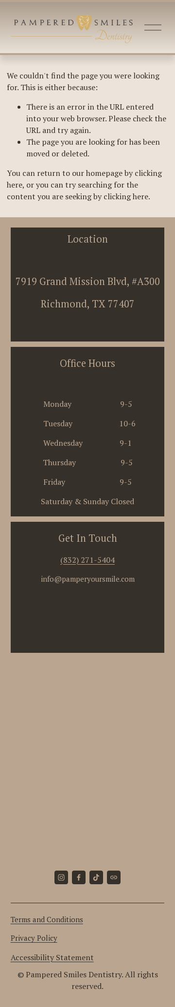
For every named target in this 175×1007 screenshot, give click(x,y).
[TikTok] (96, 877)
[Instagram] (61, 877)
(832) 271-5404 (87, 559)
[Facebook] (79, 877)
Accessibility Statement (52, 957)
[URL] (114, 877)
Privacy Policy (34, 938)
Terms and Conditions (47, 919)
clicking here (126, 196)
